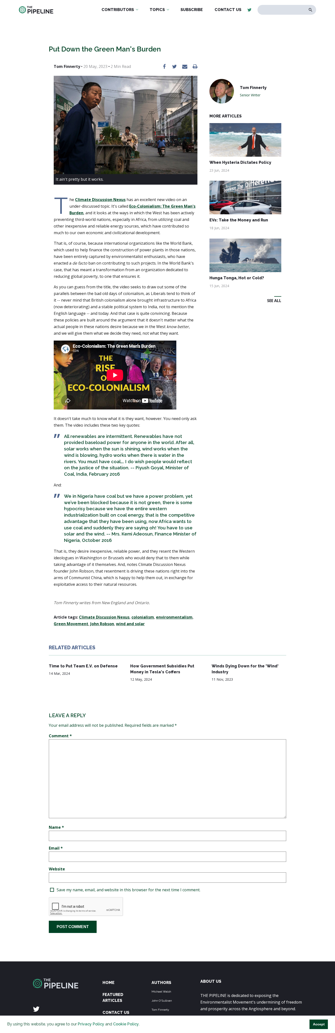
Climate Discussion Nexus (100, 199)
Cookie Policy (126, 1024)
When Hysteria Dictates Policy (240, 162)
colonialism (142, 617)
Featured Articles (113, 997)
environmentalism (174, 617)
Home (109, 982)
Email (56, 848)
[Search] (310, 10)
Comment (60, 736)
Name (56, 827)
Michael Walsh (161, 991)
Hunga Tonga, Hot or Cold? (236, 278)
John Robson (102, 623)
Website (57, 869)
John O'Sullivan (162, 1000)
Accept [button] (319, 1024)
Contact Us (116, 1012)
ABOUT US (210, 981)
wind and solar (130, 623)
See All (274, 300)
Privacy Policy (91, 1024)
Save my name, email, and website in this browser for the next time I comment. (128, 890)
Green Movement (71, 623)
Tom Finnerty (160, 1009)
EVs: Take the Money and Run (238, 220)
